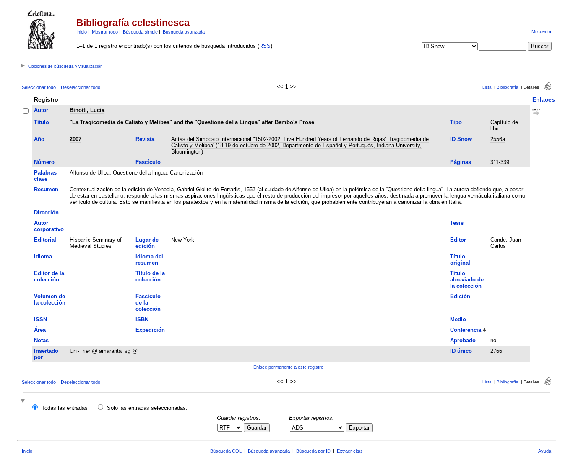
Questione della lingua (140, 172)
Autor (41, 110)
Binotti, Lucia (87, 110)
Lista (487, 87)
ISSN (40, 319)
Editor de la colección (49, 276)
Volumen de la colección (49, 299)
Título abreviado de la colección (467, 279)
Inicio (81, 31)
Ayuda (544, 450)
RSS (265, 46)
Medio (458, 319)
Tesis (457, 223)
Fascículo (148, 162)
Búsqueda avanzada (184, 31)
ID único (461, 351)
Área (40, 330)
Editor (458, 240)
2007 (75, 139)
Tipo (456, 122)
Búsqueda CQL (226, 450)
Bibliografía (507, 87)
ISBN (141, 319)
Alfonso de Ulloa (89, 172)
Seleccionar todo (39, 87)
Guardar (256, 428)
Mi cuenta (541, 31)
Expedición (150, 330)
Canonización (186, 172)
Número (44, 162)
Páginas (460, 162)
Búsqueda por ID (313, 450)
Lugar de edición (147, 243)
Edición (460, 296)
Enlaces (543, 99)
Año (39, 139)
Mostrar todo (105, 31)
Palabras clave (45, 175)
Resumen (46, 189)
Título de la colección (150, 276)
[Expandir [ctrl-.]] (24, 401)
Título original (460, 259)
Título (41, 122)
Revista (144, 139)
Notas (41, 340)
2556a (497, 139)
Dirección (46, 212)
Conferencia (465, 330)
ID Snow (461, 139)
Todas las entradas (65, 408)
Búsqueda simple (140, 31)
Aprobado (463, 340)
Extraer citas (350, 450)
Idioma (43, 256)
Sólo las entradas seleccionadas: (147, 408)
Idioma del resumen (149, 259)
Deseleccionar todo (80, 87)
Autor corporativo (49, 226)
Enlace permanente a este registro (288, 367)
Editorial (45, 240)
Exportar (359, 428)
